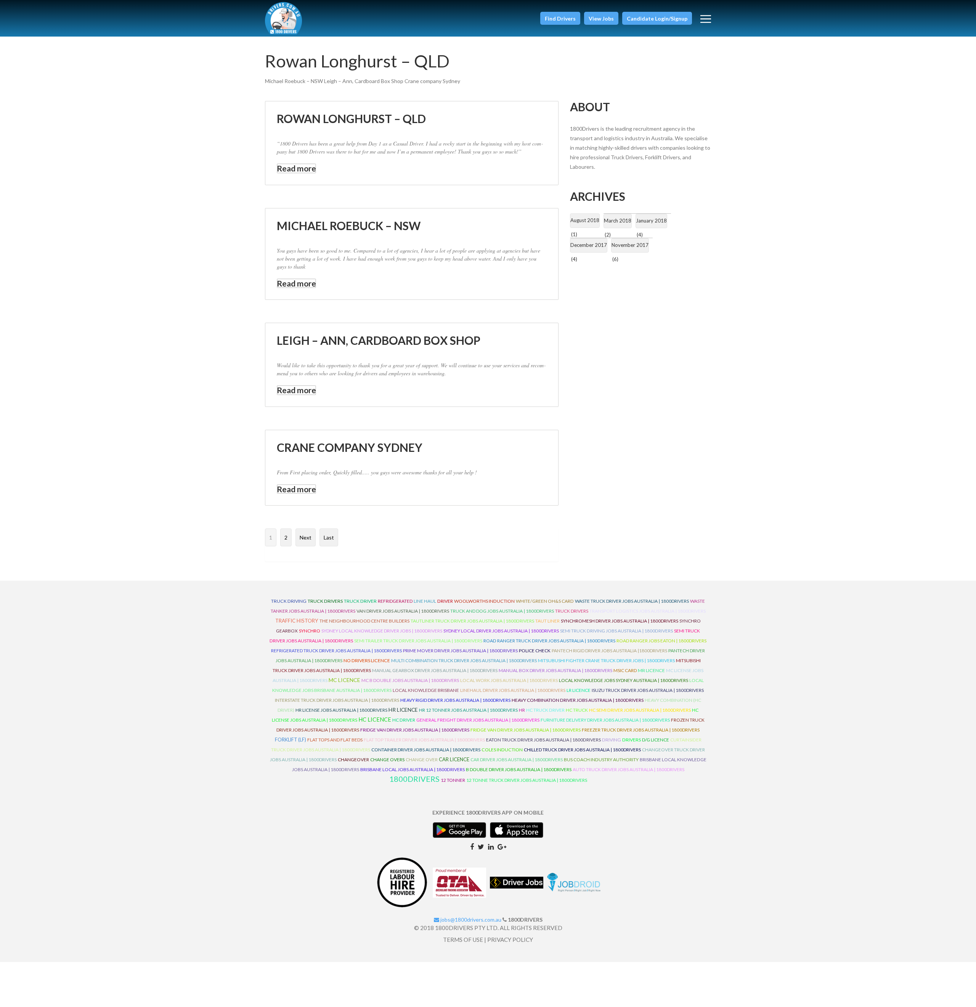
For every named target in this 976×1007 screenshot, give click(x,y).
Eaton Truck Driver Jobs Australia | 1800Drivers (543, 740)
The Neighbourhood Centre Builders (364, 621)
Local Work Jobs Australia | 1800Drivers (509, 680)
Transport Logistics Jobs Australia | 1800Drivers (647, 611)
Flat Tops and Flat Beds (335, 740)
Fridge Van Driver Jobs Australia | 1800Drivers (414, 730)
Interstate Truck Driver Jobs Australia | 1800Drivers (337, 700)
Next (305, 537)
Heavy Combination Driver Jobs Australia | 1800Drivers (578, 700)
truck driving (289, 601)
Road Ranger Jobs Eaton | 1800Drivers (661, 641)
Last (329, 537)
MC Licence (344, 680)
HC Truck (577, 710)
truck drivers (325, 601)
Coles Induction (502, 749)
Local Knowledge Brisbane (426, 690)
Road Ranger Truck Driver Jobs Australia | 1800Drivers (549, 641)
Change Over (422, 759)
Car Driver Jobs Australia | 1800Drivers (516, 759)
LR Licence (579, 690)
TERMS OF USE (463, 939)
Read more (296, 168)
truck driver (360, 601)
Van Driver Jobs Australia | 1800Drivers (402, 611)
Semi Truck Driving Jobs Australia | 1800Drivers (616, 631)
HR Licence (403, 709)
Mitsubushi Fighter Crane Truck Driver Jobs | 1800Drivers (606, 660)
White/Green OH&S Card (545, 601)
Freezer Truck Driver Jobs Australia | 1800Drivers (641, 730)
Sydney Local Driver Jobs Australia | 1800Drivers (501, 631)
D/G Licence (655, 740)
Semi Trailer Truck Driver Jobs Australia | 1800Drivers (418, 641)
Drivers (631, 740)
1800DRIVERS (414, 778)
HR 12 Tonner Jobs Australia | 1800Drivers (468, 710)
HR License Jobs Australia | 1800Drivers (341, 710)
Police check (535, 650)
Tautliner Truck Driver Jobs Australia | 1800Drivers (472, 621)
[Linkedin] (491, 846)
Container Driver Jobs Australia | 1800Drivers (425, 749)
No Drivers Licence (367, 660)
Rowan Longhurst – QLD (351, 118)
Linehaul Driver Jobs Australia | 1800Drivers (512, 690)
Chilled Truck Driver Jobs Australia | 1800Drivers (582, 749)
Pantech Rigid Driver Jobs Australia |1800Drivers (609, 650)
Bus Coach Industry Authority (601, 759)
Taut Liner (547, 621)
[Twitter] (481, 846)
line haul (425, 601)
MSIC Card (625, 670)
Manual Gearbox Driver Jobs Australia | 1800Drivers (435, 670)
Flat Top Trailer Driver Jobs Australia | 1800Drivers (424, 740)
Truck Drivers (571, 611)
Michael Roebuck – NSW (349, 225)
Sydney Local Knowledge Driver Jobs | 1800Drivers (381, 631)
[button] (560, 18)
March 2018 (617, 221)
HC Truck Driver (545, 710)
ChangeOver (353, 759)
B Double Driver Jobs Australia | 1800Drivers (518, 769)
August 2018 (584, 220)
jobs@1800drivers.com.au (470, 919)
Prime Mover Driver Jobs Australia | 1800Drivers (460, 650)
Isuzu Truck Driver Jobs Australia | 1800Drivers (648, 690)
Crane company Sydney (349, 447)
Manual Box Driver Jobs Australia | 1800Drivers (555, 670)
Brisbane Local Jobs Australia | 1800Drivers (412, 769)
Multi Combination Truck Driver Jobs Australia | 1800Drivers (464, 660)
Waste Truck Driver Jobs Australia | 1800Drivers (632, 601)
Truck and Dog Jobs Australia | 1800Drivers (502, 611)
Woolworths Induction (484, 601)
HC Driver (403, 720)
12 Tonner (453, 780)
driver (445, 601)
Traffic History (296, 621)
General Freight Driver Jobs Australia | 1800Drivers (477, 720)
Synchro (309, 631)
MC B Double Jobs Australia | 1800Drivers (410, 680)
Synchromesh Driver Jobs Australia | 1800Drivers (619, 621)
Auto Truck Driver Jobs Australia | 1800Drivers (628, 769)
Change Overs (387, 759)
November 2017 (630, 245)
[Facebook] (472, 846)
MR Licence (651, 670)
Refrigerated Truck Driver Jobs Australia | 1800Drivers (336, 650)
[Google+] (502, 846)
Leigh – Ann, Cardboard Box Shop (378, 340)
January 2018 (651, 221)
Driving (611, 740)
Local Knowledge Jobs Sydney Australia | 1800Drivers (623, 680)
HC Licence (374, 719)
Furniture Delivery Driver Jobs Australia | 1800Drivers (605, 720)
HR (522, 710)
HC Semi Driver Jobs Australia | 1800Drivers (640, 710)
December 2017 (588, 245)
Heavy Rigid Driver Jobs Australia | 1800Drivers (455, 700)
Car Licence (454, 759)
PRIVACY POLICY (510, 939)
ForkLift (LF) (290, 740)
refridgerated (395, 601)
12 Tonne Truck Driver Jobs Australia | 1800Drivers (526, 780)
